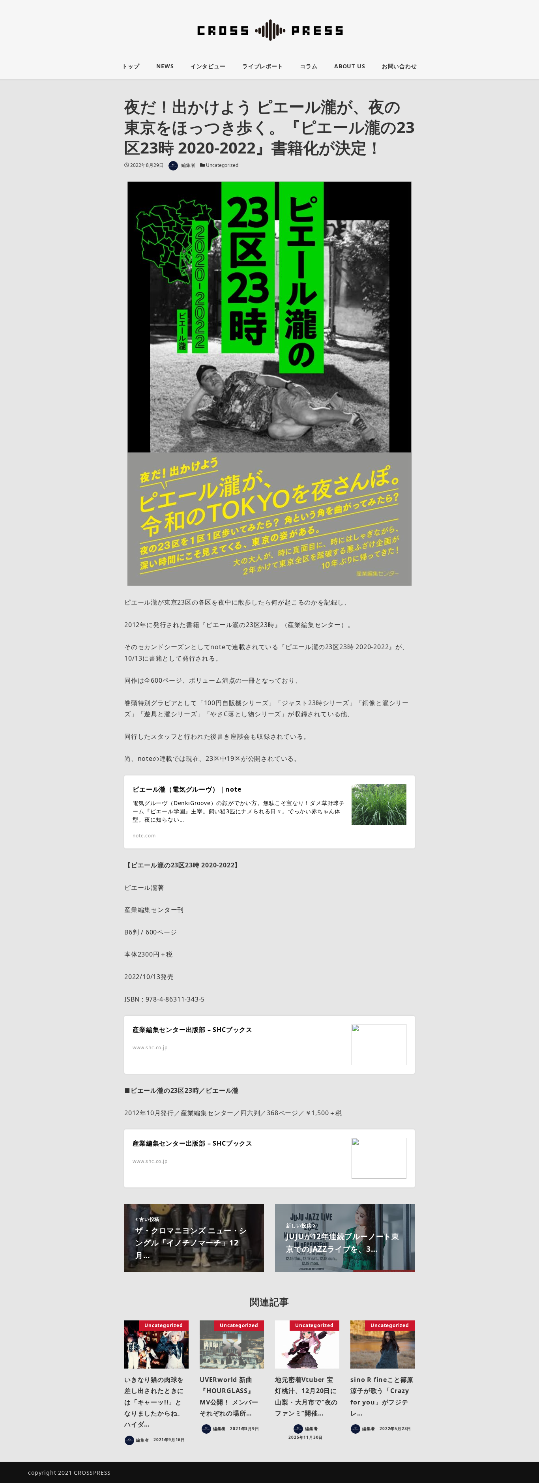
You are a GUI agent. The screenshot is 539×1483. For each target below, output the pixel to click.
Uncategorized (222, 165)
